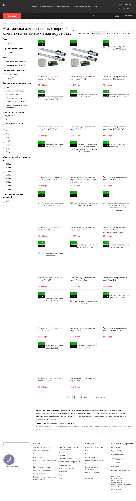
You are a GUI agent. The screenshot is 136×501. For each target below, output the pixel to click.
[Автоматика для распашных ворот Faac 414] (117, 258)
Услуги (61, 475)
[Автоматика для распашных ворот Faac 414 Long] (84, 258)
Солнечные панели (40, 474)
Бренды (61, 478)
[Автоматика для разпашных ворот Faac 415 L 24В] (52, 157)
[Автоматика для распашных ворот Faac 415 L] (84, 207)
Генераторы (37, 454)
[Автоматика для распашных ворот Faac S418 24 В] (117, 308)
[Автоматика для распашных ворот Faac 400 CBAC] (52, 308)
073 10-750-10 (125, 8)
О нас (34, 7)
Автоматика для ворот (41, 447)
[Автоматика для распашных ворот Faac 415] (52, 258)
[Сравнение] (101, 16)
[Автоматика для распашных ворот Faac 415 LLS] (52, 207)
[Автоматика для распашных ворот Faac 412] (84, 308)
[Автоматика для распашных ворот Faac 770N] (84, 358)
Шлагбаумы (37, 457)
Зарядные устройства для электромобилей (68, 448)
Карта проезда (116, 489)
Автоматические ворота (42, 450)
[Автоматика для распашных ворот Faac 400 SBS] (52, 56)
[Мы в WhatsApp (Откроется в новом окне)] (108, 7)
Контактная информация (81, 7)
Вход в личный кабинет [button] (94, 447)
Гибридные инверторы (41, 467)
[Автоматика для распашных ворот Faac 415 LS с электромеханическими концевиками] (117, 207)
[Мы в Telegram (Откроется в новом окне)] (102, 7)
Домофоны (63, 472)
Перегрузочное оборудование (44, 460)
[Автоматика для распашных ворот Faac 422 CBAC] (52, 107)
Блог (95, 7)
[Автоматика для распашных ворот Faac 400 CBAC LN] (117, 56)
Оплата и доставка (46, 7)
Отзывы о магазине (92, 473)
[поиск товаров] (26, 16)
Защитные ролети (65, 458)
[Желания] (107, 16)
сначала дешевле (113, 33)
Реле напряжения (65, 465)
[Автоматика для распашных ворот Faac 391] (52, 358)
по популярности (98, 33)
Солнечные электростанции (43, 464)
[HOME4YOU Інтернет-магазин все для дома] (16, 449)
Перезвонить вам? (117, 455)
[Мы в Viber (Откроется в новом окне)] (105, 7)
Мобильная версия (11, 466)
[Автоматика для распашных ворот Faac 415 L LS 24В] (117, 107)
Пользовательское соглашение (92, 468)
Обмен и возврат (62, 7)
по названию (127, 33)
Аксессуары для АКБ (66, 468)
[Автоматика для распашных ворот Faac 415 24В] (117, 157)
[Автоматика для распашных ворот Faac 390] (84, 107)
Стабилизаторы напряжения (69, 462)
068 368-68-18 (125, 5)
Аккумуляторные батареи (42, 470)
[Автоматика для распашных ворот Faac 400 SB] (84, 56)
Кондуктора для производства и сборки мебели (44, 478)
